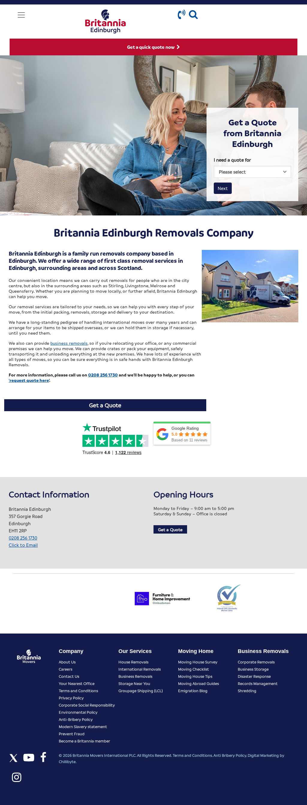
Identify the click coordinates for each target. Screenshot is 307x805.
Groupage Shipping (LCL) (140, 690)
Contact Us (69, 676)
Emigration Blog (192, 690)
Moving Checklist (193, 669)
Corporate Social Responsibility (87, 704)
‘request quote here (29, 380)
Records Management (258, 683)
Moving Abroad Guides (198, 683)
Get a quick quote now (151, 47)
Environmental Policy (78, 712)
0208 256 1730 (103, 374)
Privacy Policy (71, 697)
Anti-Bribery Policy (76, 719)
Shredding (247, 690)
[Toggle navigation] (21, 15)
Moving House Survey (197, 661)
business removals (69, 343)
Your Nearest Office (76, 683)
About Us (67, 661)
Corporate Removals (256, 661)
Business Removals (135, 676)
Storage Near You (134, 683)
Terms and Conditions (78, 690)
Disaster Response (254, 676)
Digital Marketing (263, 755)
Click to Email (23, 545)
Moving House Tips (195, 676)
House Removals (133, 661)
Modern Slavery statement (83, 726)
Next (223, 188)
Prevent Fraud (72, 733)
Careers (65, 669)
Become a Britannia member (84, 740)
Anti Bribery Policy (229, 755)
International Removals (139, 669)
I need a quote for (232, 160)
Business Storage (253, 669)
